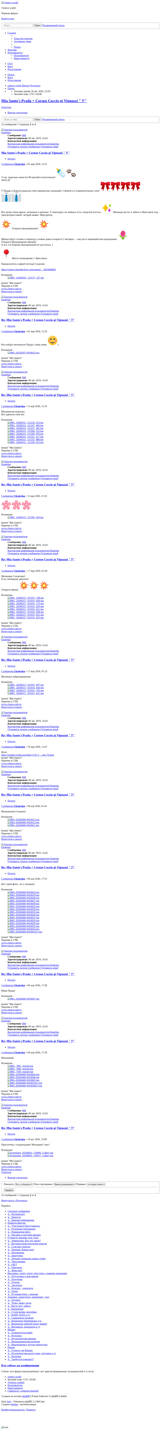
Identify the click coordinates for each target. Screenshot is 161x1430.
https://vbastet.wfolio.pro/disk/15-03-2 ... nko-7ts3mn (27, 755)
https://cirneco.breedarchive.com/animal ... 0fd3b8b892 (28, 269)
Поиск (11, 74)
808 (24, 135)
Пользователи (15, 52)
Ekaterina (6, 132)
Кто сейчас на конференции (20, 1365)
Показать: (9, 1184)
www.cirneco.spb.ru (11, 288)
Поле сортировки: (44, 1184)
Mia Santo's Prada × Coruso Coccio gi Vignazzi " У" (44, 101)
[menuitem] (23, 38)
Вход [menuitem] (10, 66)
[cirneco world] (9, 2)
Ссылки (12, 33)
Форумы (12, 49)
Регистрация (14, 80)
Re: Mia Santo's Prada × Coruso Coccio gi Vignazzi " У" (38, 320)
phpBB (25, 1396)
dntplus (14, 1404)
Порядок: (81, 1184)
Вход (10, 77)
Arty (9, 1401)
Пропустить (7, 18)
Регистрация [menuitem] (14, 69)
